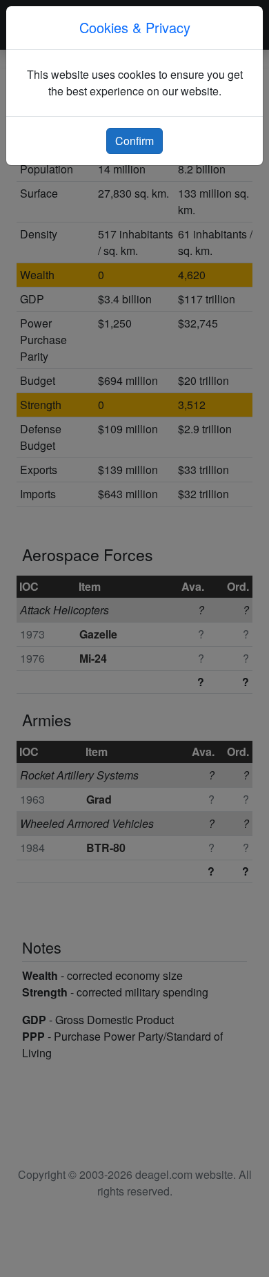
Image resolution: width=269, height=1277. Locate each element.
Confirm (134, 141)
